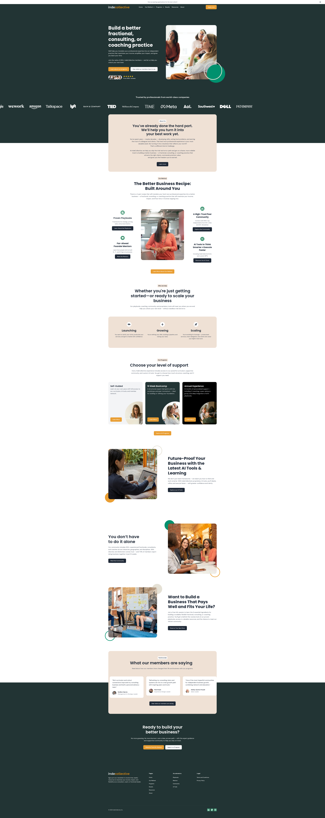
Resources (175, 7)
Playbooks (176, 777)
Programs (151, 783)
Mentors (175, 780)
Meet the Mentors (122, 256)
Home (141, 7)
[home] (118, 7)
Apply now (211, 7)
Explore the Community (202, 229)
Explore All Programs (162, 433)
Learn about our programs (118, 69)
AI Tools (175, 787)
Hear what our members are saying (162, 703)
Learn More (116, 419)
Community (176, 783)
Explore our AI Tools (176, 490)
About (182, 7)
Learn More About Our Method (162, 271)
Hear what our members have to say (144, 69)
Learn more (162, 164)
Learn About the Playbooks (122, 228)
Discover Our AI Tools (202, 260)
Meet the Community (117, 561)
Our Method (152, 780)
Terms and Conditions (203, 777)
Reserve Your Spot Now (177, 628)
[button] (149, 7)
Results (167, 7)
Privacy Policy (201, 780)
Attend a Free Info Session (153, 747)
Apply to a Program (173, 747)
